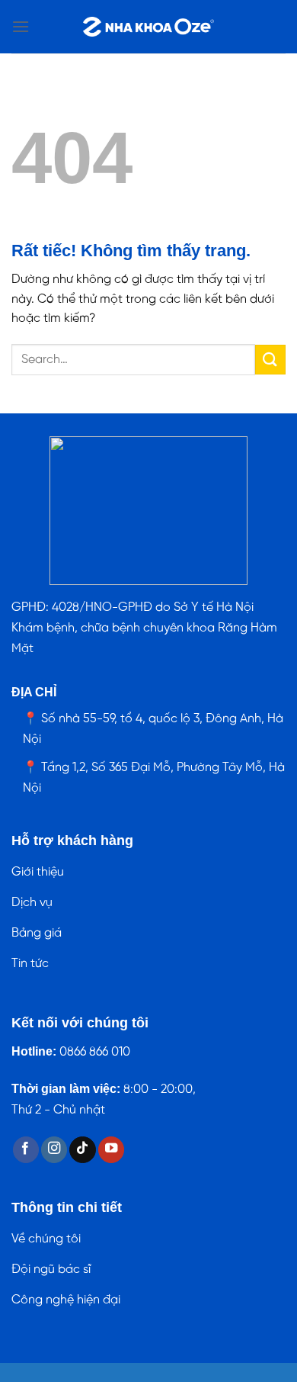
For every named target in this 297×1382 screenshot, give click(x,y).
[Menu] (20, 26)
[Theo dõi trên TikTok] (82, 1149)
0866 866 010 (94, 1052)
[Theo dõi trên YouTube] (111, 1149)
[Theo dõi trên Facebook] (26, 1149)
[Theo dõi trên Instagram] (54, 1149)
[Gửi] (270, 359)
